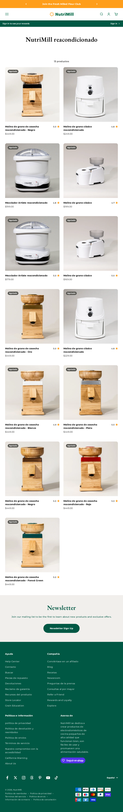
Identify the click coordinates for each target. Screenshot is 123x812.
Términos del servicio (15, 796)
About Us (10, 763)
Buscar (9, 672)
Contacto (10, 666)
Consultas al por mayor (60, 689)
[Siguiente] (97, 4)
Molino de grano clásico (77, 202)
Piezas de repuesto (16, 678)
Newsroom (53, 678)
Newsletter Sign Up (61, 628)
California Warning (16, 758)
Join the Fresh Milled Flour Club (61, 4)
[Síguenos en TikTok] (56, 778)
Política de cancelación (44, 799)
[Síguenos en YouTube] (48, 778)
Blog (50, 666)
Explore (51, 705)
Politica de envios (15, 737)
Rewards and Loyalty (59, 700)
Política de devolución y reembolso (19, 730)
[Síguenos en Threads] (32, 778)
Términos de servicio (17, 743)
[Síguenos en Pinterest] (40, 778)
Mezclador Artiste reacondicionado (26, 202)
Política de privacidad (41, 793)
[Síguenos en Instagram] (23, 778)
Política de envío (37, 796)
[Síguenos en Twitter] (15, 778)
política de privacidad (18, 723)
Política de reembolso (16, 793)
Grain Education (14, 705)
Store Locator (13, 700)
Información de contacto (17, 799)
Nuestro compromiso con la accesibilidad (21, 750)
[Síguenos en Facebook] (7, 778)
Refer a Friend (55, 694)
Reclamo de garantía (17, 689)
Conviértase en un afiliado (62, 661)
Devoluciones (13, 683)
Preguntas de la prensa (61, 683)
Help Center (12, 661)
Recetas (52, 672)
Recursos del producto (18, 694)
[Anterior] (26, 4)
